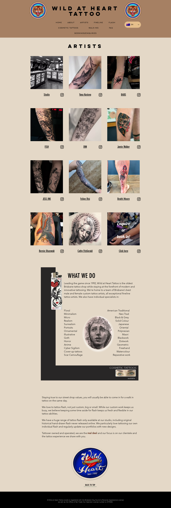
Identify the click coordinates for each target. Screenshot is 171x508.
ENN (85, 146)
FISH (47, 146)
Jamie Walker (123, 146)
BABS (123, 94)
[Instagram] (62, 95)
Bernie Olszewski (47, 251)
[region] (121, 372)
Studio (47, 94)
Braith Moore (123, 198)
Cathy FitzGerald (85, 251)
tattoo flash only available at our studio (90, 420)
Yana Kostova (85, 94)
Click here (123, 251)
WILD (64, 8)
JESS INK (47, 198)
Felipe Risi (85, 198)
